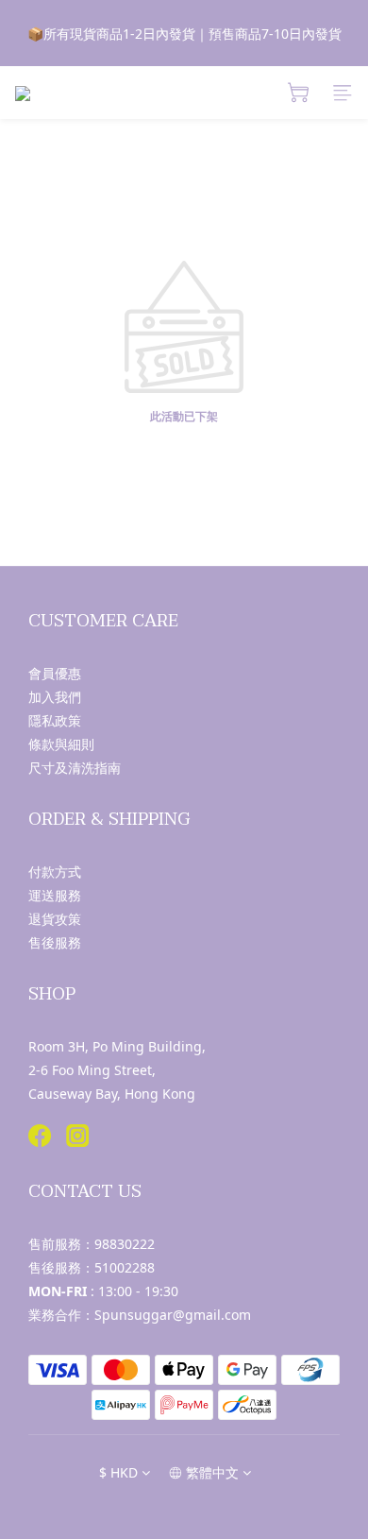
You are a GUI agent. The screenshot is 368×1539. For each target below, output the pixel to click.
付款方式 (54, 872)
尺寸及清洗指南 (74, 768)
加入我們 (54, 697)
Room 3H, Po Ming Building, (117, 1046)
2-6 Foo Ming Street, (92, 1070)
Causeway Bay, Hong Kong (111, 1094)
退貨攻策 (54, 919)
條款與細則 (61, 744)
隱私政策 (54, 720)
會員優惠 (54, 673)
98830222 (124, 1244)
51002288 (124, 1267)
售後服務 (54, 942)
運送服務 (54, 895)
